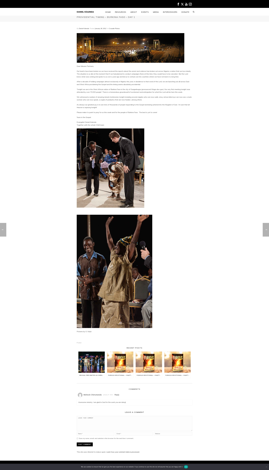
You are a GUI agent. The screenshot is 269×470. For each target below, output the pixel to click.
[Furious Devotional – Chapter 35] (149, 362)
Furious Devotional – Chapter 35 (149, 375)
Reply (117, 395)
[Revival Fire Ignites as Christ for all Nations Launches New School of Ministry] (91, 362)
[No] (266, 467)
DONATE (185, 12)
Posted (79, 342)
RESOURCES (120, 12)
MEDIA (156, 12)
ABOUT (133, 12)
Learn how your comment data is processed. (123, 452)
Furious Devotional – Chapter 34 (178, 375)
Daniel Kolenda (84, 28)
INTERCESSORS (170, 12)
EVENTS (145, 12)
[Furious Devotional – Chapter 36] (120, 362)
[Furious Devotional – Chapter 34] (177, 362)
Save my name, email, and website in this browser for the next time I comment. (106, 438)
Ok (186, 467)
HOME (108, 12)
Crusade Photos (114, 28)
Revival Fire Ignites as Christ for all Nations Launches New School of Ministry (92, 375)
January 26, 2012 (100, 28)
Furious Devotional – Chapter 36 (120, 375)
